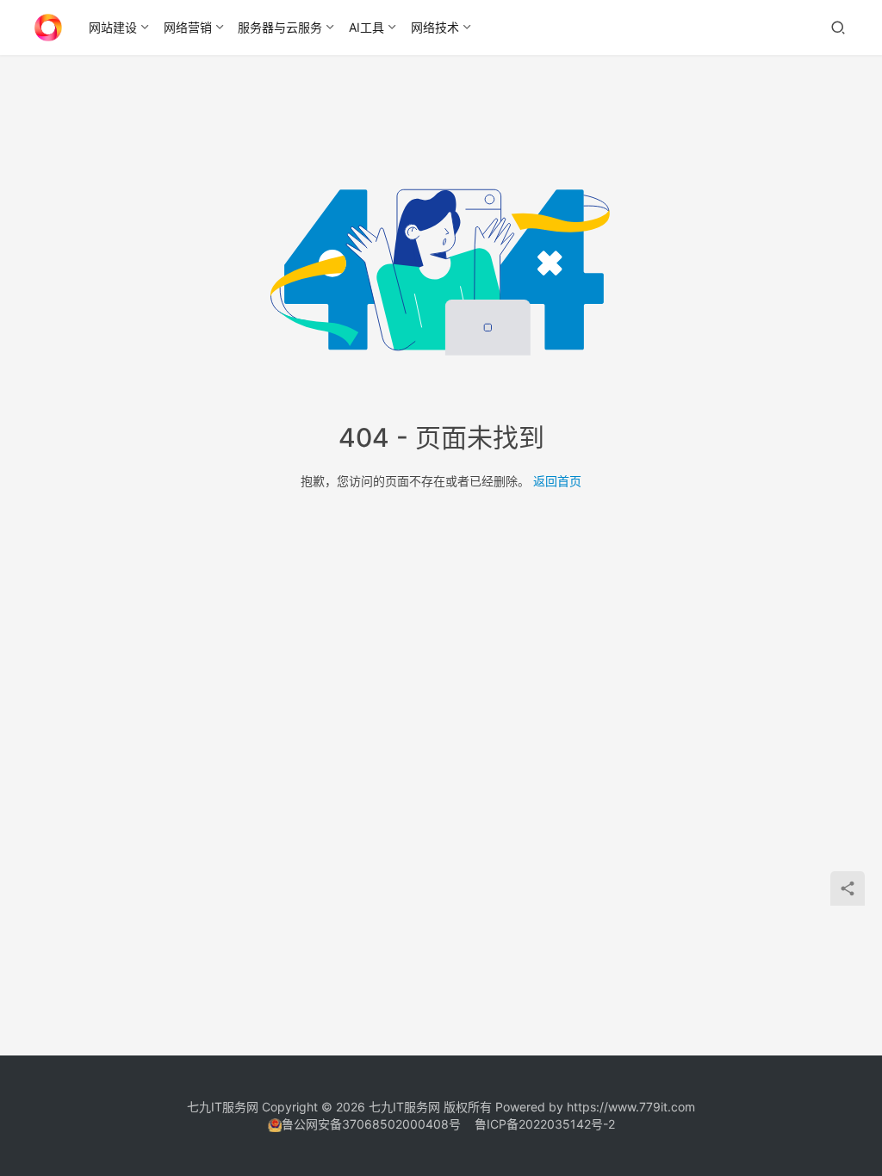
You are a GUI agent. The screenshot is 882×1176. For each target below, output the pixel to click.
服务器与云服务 (280, 27)
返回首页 (557, 480)
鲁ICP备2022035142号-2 (545, 1124)
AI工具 (366, 27)
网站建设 (113, 27)
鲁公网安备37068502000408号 (371, 1124)
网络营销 (188, 27)
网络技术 (435, 27)
